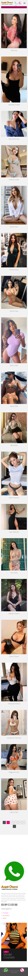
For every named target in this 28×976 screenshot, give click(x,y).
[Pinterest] (19, 847)
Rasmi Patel (14, 365)
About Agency (6, 915)
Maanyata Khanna (14, 704)
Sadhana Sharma (14, 614)
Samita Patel (14, 311)
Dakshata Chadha (14, 105)
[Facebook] (9, 847)
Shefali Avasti (14, 270)
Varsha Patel (14, 812)
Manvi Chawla (14, 656)
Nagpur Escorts (14, 772)
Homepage (5, 913)
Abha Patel (14, 445)
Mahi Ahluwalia (14, 498)
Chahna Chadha (14, 180)
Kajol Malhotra (14, 532)
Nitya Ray (14, 50)
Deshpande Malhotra (14, 738)
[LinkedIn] (16, 847)
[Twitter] (11, 847)
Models (4, 918)
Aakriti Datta (14, 406)
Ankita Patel (14, 227)
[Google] (14, 847)
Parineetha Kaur (14, 139)
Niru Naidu (14, 573)
